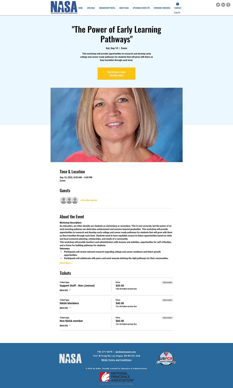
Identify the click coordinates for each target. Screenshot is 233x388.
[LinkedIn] (223, 5)
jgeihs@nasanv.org (126, 352)
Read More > (66, 263)
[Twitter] (218, 5)
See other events (116, 75)
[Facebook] (228, 5)
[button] (177, 3)
